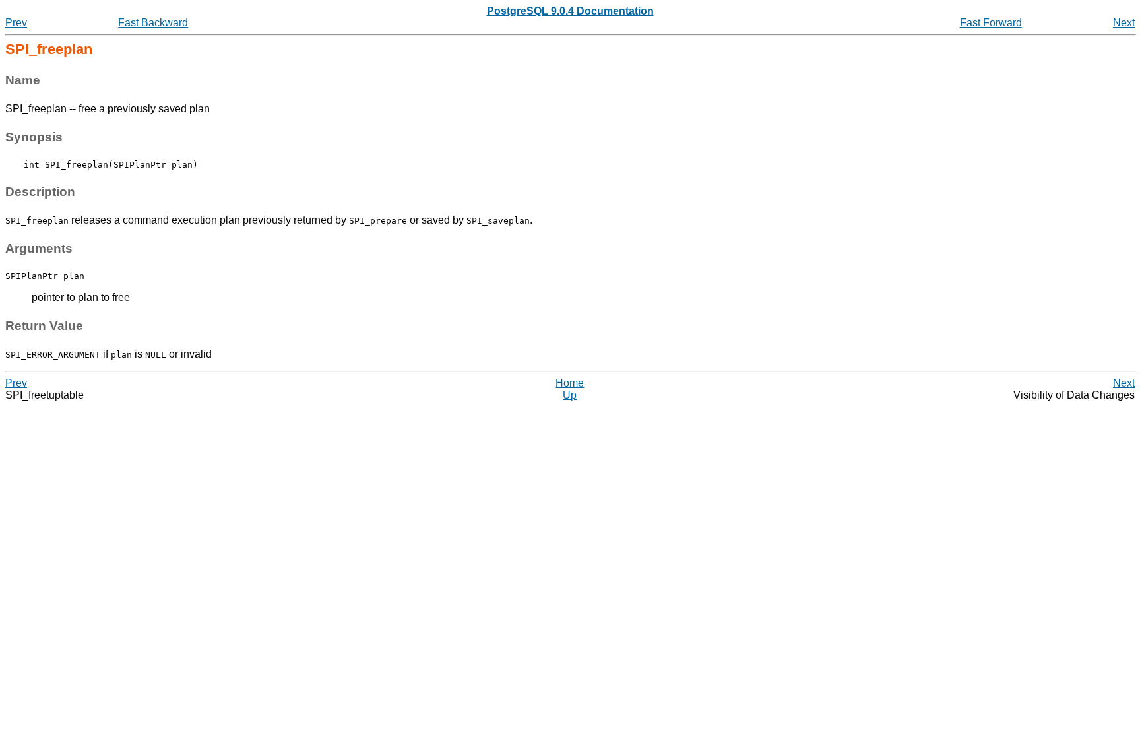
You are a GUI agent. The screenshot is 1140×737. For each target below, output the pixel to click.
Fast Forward (991, 22)
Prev (16, 22)
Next (1124, 22)
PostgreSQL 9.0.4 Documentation (570, 10)
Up (570, 395)
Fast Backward (153, 22)
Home (569, 383)
